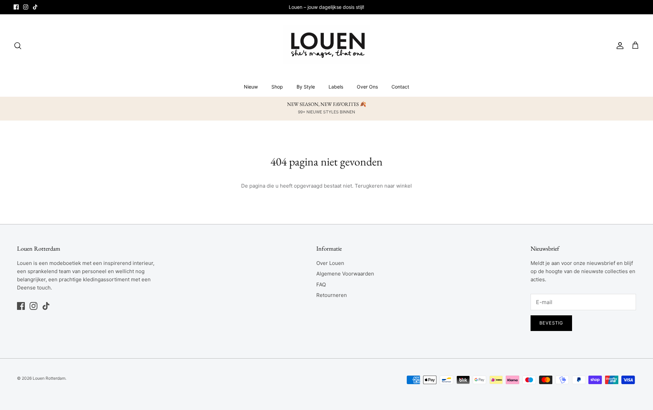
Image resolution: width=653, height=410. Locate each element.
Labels (336, 87)
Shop (277, 87)
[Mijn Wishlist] (628, 45)
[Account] (618, 46)
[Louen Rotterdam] (326, 45)
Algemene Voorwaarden (345, 273)
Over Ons (367, 87)
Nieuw (251, 87)
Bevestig (551, 323)
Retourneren (331, 295)
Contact (400, 87)
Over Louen (330, 263)
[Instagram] (25, 7)
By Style (306, 87)
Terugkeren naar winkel (383, 186)
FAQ (321, 284)
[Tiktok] (35, 7)
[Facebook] (16, 7)
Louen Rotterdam (49, 378)
